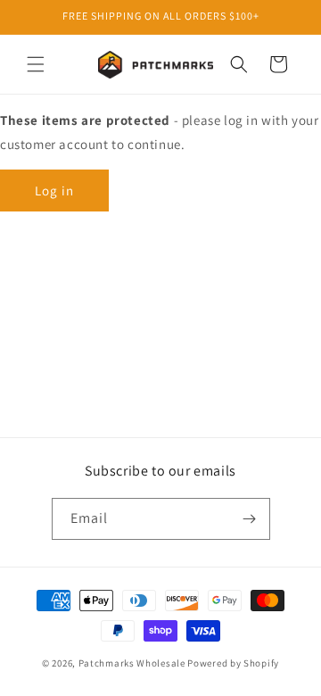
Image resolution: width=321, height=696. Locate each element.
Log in (54, 190)
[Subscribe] (249, 519)
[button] (35, 64)
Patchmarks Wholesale (131, 663)
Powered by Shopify (233, 663)
